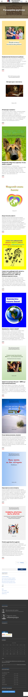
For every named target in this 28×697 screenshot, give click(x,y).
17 (3, 652)
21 (17, 652)
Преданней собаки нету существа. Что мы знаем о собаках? (14, 163)
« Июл (3, 658)
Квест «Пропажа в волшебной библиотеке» (9, 579)
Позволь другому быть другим (10, 542)
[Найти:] (9, 569)
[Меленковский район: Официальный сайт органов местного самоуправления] (14, 611)
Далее (3, 69)
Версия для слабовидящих (9, 691)
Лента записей (4, 590)
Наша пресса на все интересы (10, 488)
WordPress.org (4, 593)
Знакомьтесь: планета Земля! (10, 329)
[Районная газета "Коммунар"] (14, 617)
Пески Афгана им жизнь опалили (11, 435)
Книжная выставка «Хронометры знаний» (9, 582)
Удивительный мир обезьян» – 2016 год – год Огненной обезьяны (14, 382)
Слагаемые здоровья (5, 576)
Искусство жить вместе (8, 216)
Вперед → (22, 562)
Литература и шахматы (8, 110)
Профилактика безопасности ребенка (12, 57)
